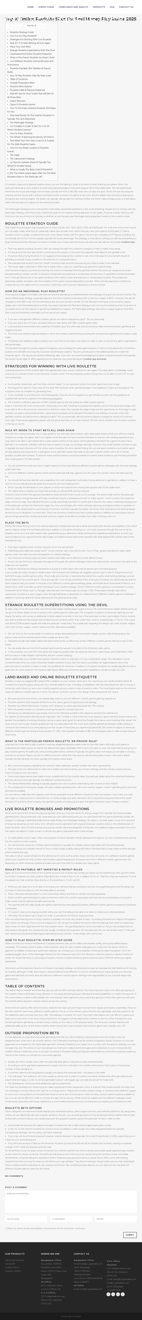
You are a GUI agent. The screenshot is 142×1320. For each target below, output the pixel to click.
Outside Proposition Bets (22, 83)
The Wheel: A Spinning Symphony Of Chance (32, 137)
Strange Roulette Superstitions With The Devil (32, 50)
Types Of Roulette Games (22, 104)
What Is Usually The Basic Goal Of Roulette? (31, 169)
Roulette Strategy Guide (22, 32)
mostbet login (128, 242)
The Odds (14, 155)
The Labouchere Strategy (22, 158)
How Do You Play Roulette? (23, 36)
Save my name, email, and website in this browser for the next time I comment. (46, 1228)
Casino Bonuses (17, 101)
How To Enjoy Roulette (21, 133)
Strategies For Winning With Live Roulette (30, 39)
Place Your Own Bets (20, 46)
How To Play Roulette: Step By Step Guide (30, 75)
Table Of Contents (19, 79)
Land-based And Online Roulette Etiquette (31, 54)
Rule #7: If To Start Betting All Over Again (30, 43)
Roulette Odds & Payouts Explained (27, 90)
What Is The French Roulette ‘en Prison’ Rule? (32, 57)
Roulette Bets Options (21, 86)
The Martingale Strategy (21, 122)
